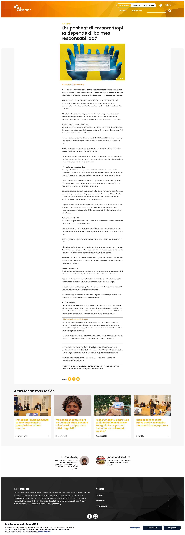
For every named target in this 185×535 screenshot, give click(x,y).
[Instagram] (95, 516)
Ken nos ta (137, 11)
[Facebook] (89, 516)
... (60, 504)
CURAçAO (66, 24)
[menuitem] (123, 11)
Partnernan (101, 506)
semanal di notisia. (97, 368)
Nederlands (148, 5)
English (136, 5)
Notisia (123, 11)
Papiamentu (124, 5)
